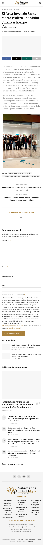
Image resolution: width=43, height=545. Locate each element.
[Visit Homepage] (21, 3)
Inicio (3, 9)
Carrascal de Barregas (7, 509)
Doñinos (21, 505)
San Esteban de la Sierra (21, 515)
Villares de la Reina (35, 513)
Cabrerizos (7, 503)
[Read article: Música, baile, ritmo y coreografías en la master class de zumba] (6, 356)
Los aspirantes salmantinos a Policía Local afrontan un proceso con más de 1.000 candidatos (24, 453)
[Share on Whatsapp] (27, 58)
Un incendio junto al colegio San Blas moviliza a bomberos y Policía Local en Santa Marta (24, 430)
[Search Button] (40, 3)
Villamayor (35, 510)
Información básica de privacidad (13, 295)
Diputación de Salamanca (21, 501)
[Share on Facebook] (6, 58)
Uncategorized (35, 505)
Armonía (28, 173)
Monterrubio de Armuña (21, 508)
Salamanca (21, 512)
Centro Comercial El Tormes (11, 176)
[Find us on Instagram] (28, 476)
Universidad (35, 507)
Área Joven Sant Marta (16, 173)
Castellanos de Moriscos (8, 513)
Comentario (6, 241)
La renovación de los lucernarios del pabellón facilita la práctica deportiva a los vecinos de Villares (23, 419)
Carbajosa (7, 506)
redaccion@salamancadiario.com (12, 326)
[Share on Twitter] (17, 58)
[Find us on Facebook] (14, 476)
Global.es (30, 541)
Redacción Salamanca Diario (12, 31)
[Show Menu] (3, 3)
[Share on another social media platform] (36, 58)
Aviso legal (20, 539)
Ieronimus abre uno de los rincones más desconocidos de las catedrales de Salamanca (17, 404)
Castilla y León (8, 517)
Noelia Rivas (35, 176)
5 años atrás (17, 350)
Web (3, 285)
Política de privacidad (30, 539)
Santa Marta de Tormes (12, 9)
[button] (5, 141)
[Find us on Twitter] (19, 476)
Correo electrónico (8, 276)
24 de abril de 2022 (29, 31)
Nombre (5, 267)
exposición (25, 176)
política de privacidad (14, 328)
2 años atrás (17, 359)
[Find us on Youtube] (24, 476)
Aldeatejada (7, 500)
